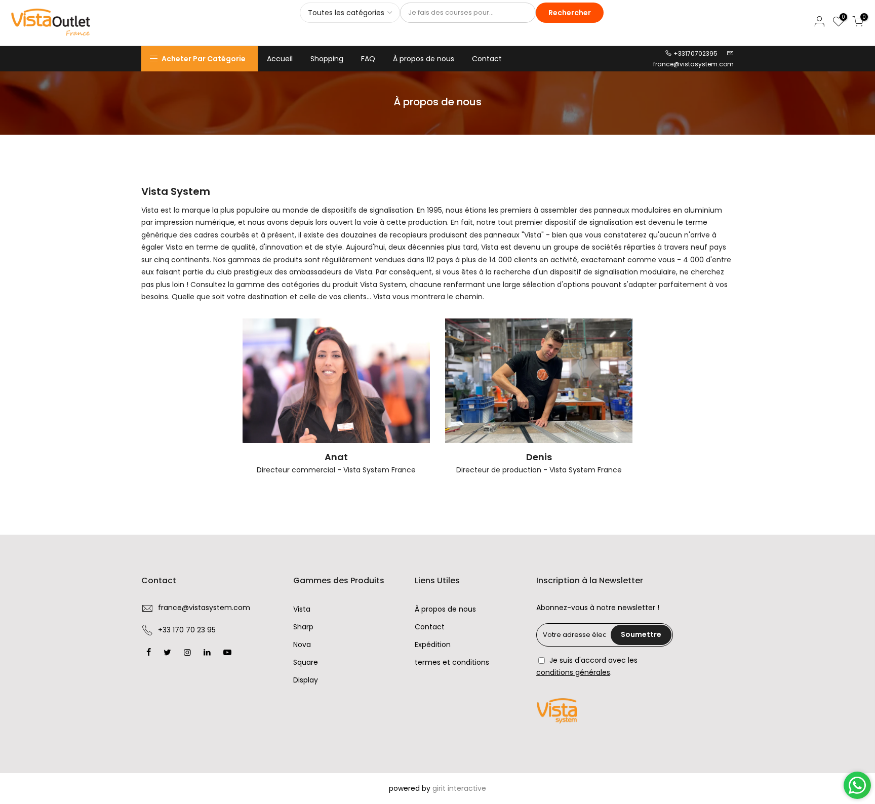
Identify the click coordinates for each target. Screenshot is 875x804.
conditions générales (573, 672)
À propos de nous (423, 59)
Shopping (326, 59)
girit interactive (459, 788)
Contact (487, 59)
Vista (301, 609)
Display (305, 680)
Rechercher (569, 13)
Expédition (433, 644)
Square (305, 662)
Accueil (280, 59)
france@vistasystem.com (693, 64)
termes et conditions (452, 662)
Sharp (303, 627)
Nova (302, 644)
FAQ (368, 59)
